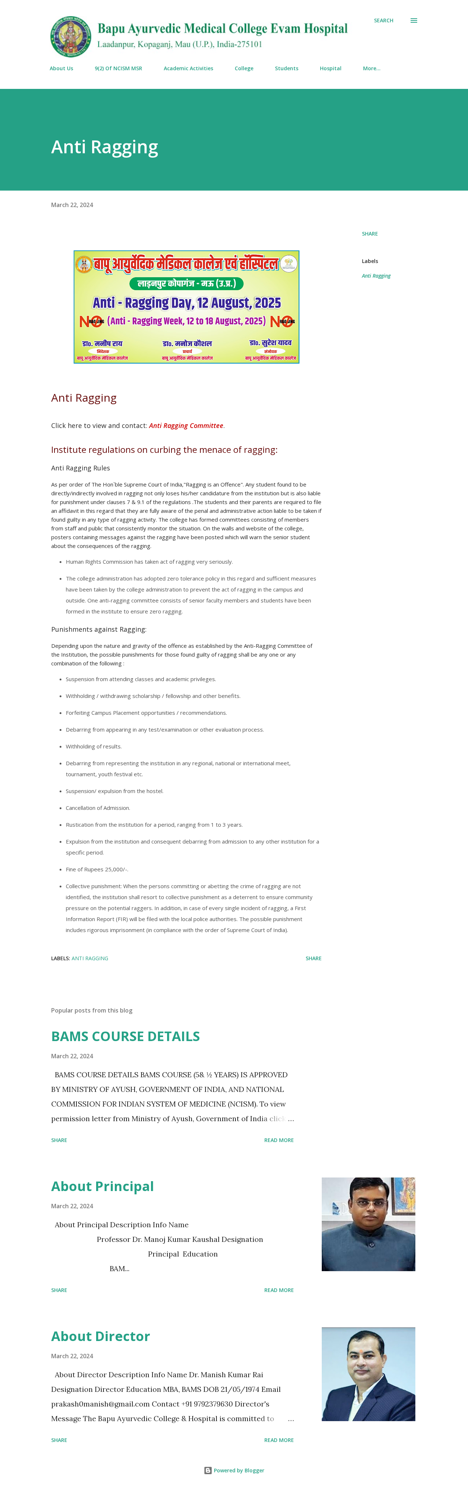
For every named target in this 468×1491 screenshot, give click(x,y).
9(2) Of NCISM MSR (118, 68)
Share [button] (370, 233)
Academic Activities (188, 68)
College (244, 68)
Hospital (330, 68)
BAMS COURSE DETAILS (125, 1036)
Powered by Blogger (238, 1470)
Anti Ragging (376, 275)
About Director (100, 1336)
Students (286, 68)
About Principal (102, 1186)
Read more (279, 1140)
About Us (61, 68)
